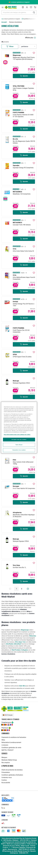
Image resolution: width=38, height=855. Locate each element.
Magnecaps (25, 630)
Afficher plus (29, 38)
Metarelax (32, 636)
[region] (19, 427)
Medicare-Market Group (9, 760)
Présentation (5, 772)
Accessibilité (5, 782)
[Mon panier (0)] (35, 7)
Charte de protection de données (12, 770)
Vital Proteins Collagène (20, 650)
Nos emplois (5, 762)
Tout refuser (19, 444)
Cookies (4, 780)
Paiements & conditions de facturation (13, 737)
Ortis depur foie (20, 642)
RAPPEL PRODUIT (7, 750)
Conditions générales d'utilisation (12, 775)
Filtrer (11, 46)
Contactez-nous (6, 777)
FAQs (3, 740)
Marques (4, 757)
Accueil (4, 22)
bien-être (22, 686)
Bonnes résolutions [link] (15, 22)
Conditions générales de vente (11, 747)
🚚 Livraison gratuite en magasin (19, 2)
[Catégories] (2, 7)
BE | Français (8, 715)
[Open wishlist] (31, 7)
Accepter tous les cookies (19, 439)
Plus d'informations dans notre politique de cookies (17, 434)
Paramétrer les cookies (19, 450)
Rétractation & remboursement (11, 742)
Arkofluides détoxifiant (13, 644)
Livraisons (4, 745)
